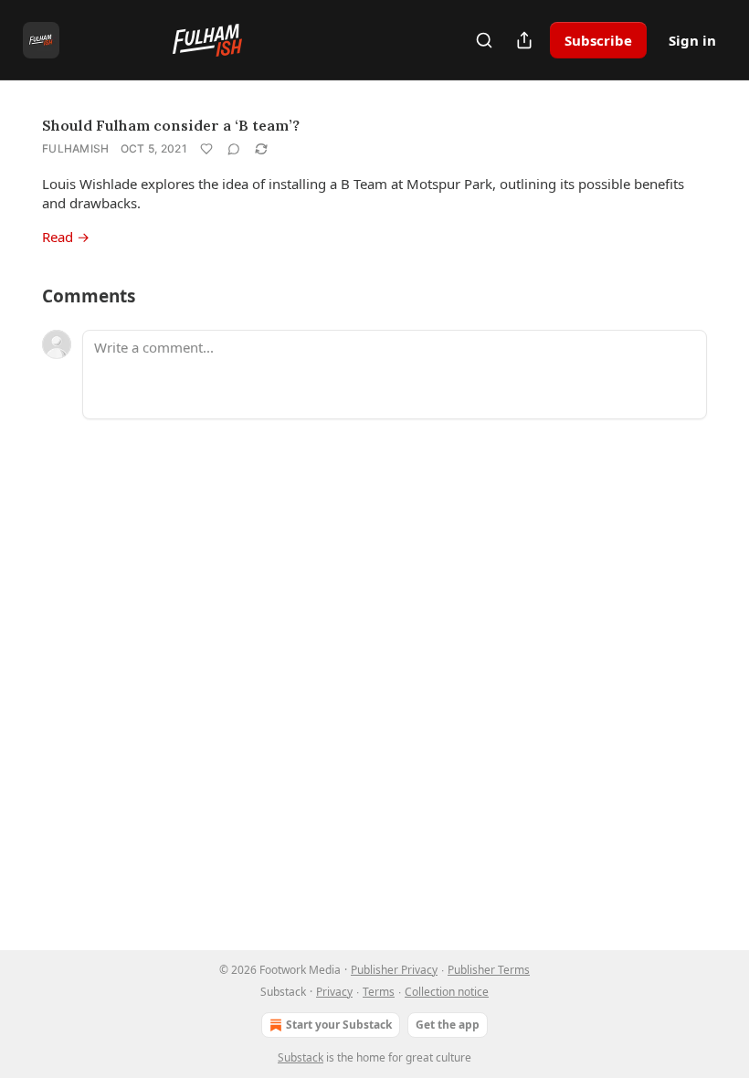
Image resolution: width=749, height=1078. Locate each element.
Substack (300, 1057)
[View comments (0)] (234, 149)
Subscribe (598, 40)
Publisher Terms (489, 970)
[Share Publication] (524, 40)
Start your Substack (339, 1024)
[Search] (484, 40)
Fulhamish (76, 148)
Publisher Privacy (394, 970)
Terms (379, 991)
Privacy (334, 991)
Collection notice (447, 991)
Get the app (448, 1024)
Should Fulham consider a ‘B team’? (171, 125)
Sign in (692, 40)
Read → (66, 236)
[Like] (206, 149)
